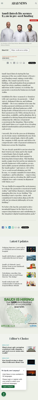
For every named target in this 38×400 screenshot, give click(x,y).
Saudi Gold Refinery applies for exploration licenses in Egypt (13, 257)
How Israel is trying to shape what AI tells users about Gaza (13, 361)
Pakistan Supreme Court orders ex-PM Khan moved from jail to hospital (13, 249)
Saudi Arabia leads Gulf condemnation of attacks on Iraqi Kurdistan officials (12, 283)
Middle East (5, 345)
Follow (33, 63)
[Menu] (2, 3)
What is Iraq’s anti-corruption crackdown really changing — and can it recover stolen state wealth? (13, 350)
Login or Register (8, 386)
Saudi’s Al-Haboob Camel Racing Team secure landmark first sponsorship (13, 266)
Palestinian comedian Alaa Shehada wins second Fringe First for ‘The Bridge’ (12, 275)
